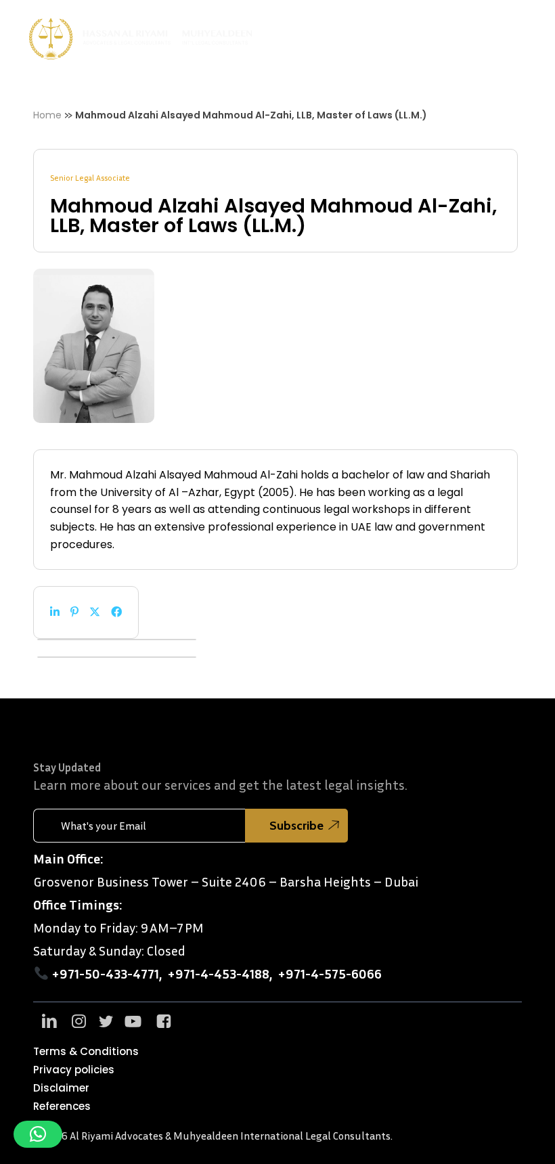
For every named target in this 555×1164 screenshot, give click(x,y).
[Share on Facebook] (116, 612)
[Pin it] (74, 612)
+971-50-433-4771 (105, 973)
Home (47, 115)
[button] (528, 38)
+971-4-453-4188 (218, 973)
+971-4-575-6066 (330, 973)
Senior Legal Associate (90, 178)
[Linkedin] (55, 612)
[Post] (94, 612)
